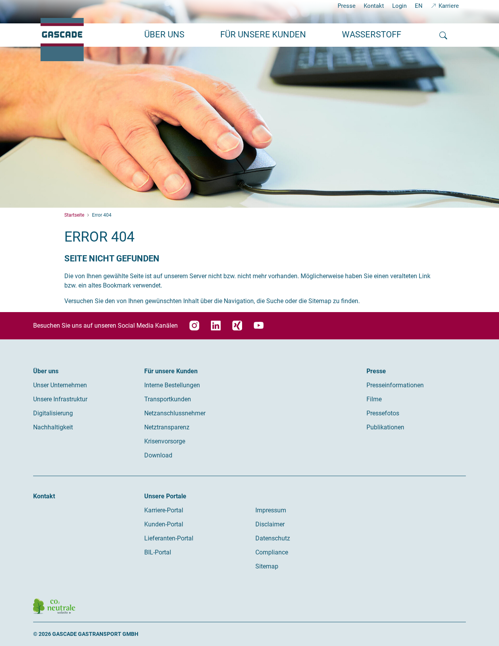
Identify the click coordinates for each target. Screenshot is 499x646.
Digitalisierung (53, 413)
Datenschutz (272, 538)
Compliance (271, 552)
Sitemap (266, 566)
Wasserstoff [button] (371, 34)
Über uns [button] (164, 34)
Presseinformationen (395, 385)
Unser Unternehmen (60, 385)
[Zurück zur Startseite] (62, 39)
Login (399, 5)
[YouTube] (259, 325)
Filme (374, 399)
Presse (347, 5)
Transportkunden (167, 399)
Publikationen (385, 427)
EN (419, 5)
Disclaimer (270, 524)
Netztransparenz (166, 427)
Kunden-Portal (163, 524)
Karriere (449, 5)
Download (158, 455)
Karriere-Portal (163, 510)
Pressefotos (382, 413)
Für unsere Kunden (171, 371)
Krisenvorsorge (164, 441)
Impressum (270, 510)
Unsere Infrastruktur (60, 399)
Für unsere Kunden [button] (263, 34)
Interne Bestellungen (172, 385)
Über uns (45, 371)
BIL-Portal (157, 552)
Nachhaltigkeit (53, 427)
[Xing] (237, 325)
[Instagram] (194, 325)
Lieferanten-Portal (168, 538)
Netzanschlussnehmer (174, 413)
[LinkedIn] (216, 325)
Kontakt (374, 5)
